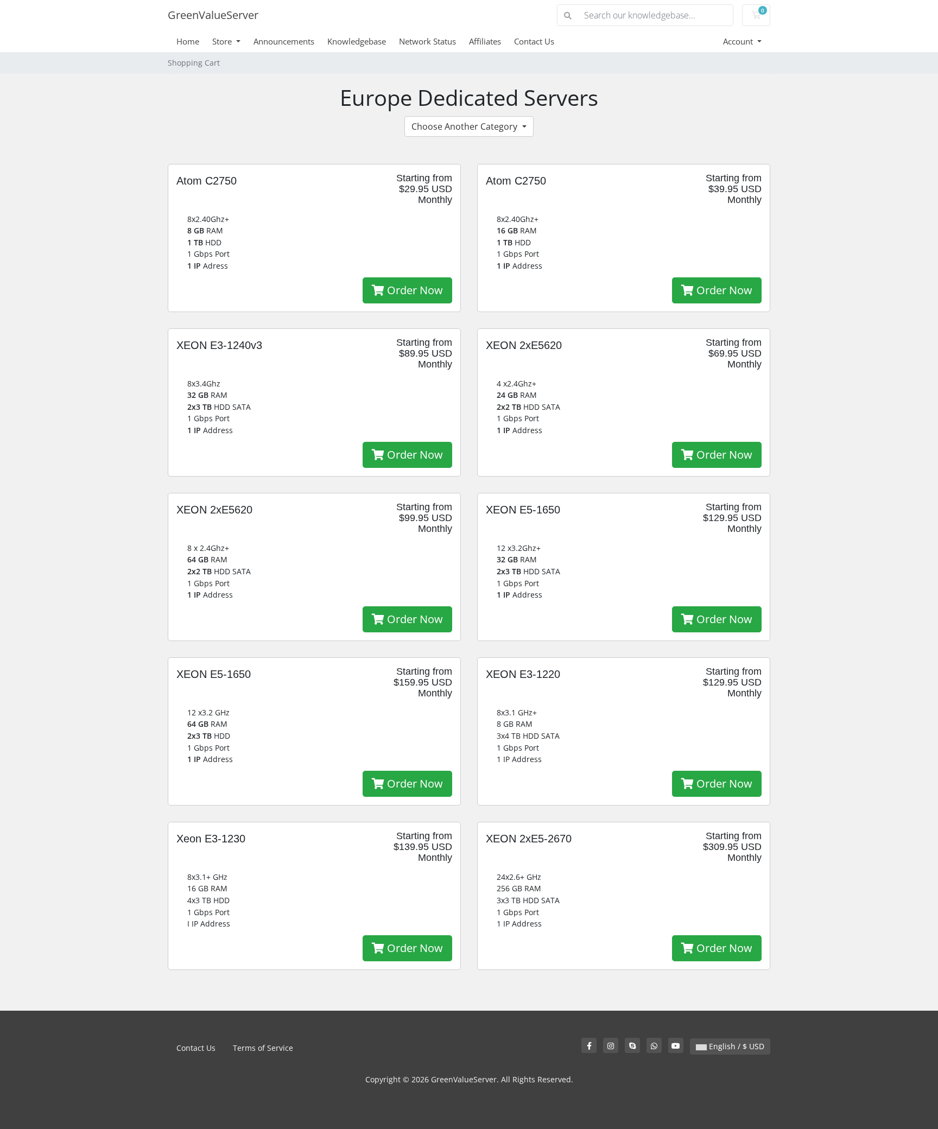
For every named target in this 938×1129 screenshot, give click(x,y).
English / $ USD (735, 1046)
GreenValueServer (213, 15)
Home (187, 41)
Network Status (427, 41)
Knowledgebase (356, 41)
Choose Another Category (465, 126)
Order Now (413, 290)
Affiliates (485, 41)
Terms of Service (263, 1048)
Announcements (283, 41)
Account (739, 41)
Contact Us (534, 41)
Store (223, 41)
